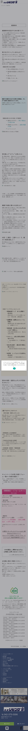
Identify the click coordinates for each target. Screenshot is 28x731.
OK (14, 368)
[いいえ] (25, 369)
